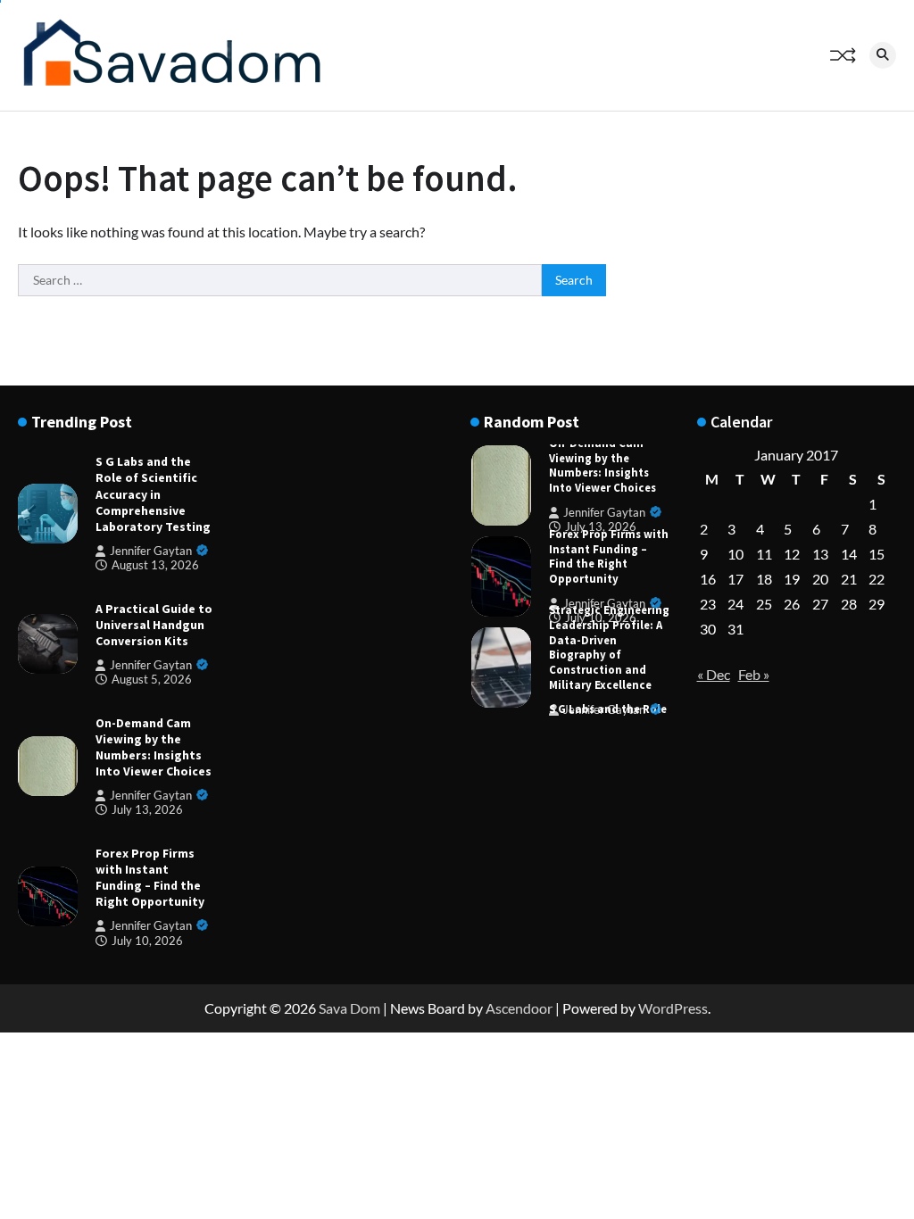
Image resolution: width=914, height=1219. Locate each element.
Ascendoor (519, 1007)
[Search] (882, 55)
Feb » (753, 674)
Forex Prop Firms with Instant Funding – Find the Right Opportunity (150, 877)
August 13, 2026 (155, 565)
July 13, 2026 (147, 810)
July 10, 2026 (147, 941)
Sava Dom (349, 1007)
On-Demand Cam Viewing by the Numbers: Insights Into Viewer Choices (154, 747)
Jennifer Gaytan (151, 551)
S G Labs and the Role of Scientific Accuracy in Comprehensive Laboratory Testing (153, 493)
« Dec (713, 674)
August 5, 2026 (152, 679)
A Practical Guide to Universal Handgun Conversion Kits (154, 625)
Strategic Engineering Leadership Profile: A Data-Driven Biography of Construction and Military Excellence (609, 647)
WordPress (673, 1007)
